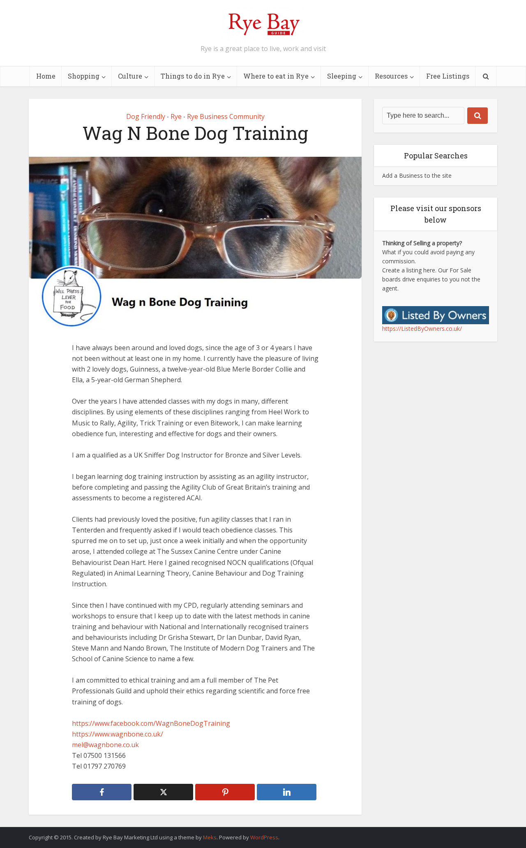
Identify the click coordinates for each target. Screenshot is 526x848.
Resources (391, 76)
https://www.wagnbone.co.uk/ (117, 734)
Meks (210, 837)
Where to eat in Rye (276, 76)
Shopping (83, 76)
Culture (130, 76)
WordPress (264, 837)
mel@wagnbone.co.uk (105, 744)
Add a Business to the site (417, 175)
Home (45, 76)
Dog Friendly (145, 116)
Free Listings (447, 76)
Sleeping (341, 76)
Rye (176, 116)
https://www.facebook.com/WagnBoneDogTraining (151, 723)
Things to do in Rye (193, 76)
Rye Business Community (226, 116)
